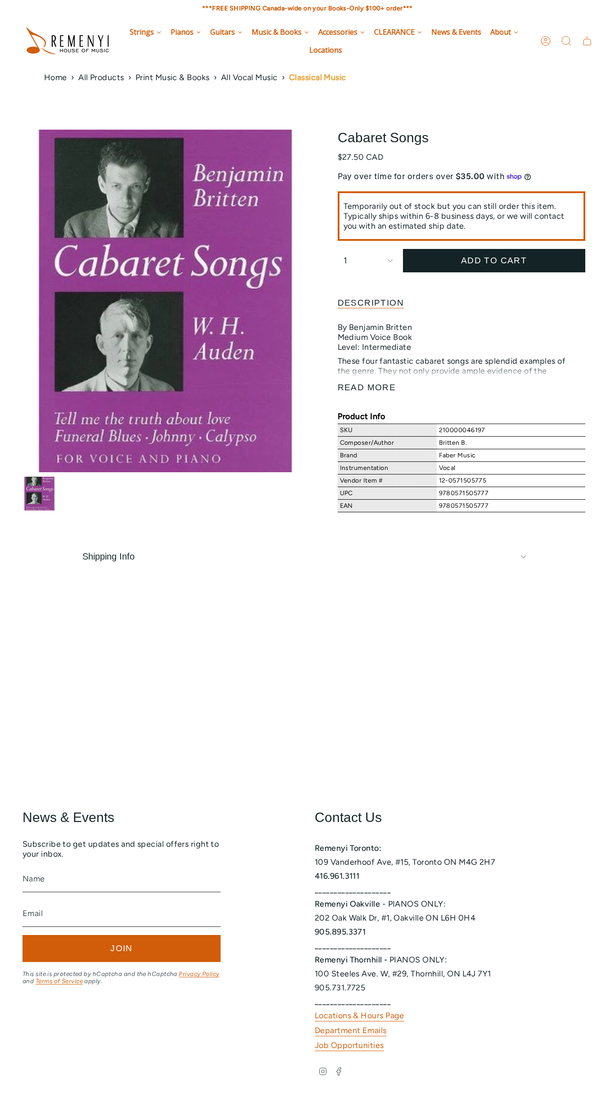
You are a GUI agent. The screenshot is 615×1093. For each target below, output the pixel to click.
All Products (101, 77)
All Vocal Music (249, 77)
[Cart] (587, 41)
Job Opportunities (349, 1045)
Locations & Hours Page (359, 1016)
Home (55, 77)
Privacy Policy (199, 973)
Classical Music (317, 77)
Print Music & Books (173, 77)
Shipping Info (108, 556)
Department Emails (351, 1030)
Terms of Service (59, 981)
